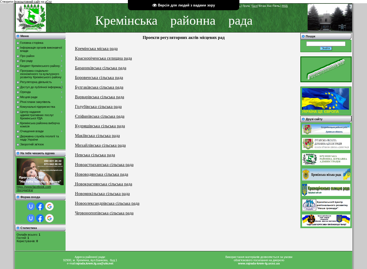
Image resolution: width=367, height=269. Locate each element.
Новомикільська (90, 193)
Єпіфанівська (87, 116)
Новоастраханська (92, 164)
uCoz (48, 1)
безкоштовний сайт (27, 1)
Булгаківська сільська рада (99, 87)
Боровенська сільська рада (99, 77)
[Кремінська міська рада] (326, 179)
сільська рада (112, 97)
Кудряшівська (87, 126)
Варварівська (87, 97)
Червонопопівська (92, 213)
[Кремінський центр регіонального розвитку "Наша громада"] (326, 210)
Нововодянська (89, 174)
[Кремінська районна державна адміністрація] (326, 164)
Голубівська (86, 106)
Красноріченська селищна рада (103, 58)
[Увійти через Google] (49, 206)
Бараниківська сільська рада (100, 68)
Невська (82, 155)
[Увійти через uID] (31, 206)
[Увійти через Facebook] (40, 206)
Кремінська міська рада (96, 48)
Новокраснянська (90, 184)
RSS (285, 5)
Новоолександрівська (94, 203)
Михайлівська (88, 145)
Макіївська (85, 135)
